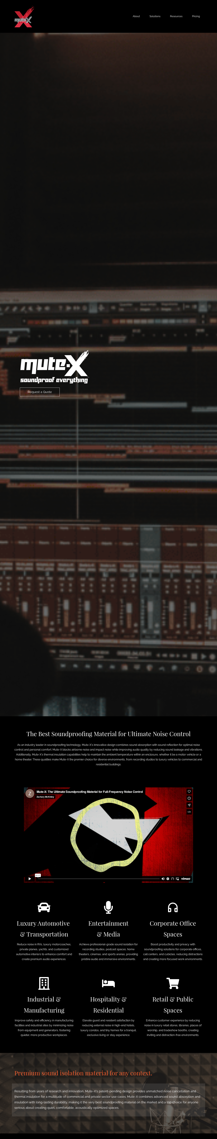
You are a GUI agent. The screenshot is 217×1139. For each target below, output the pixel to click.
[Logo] (24, 16)
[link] (54, 352)
